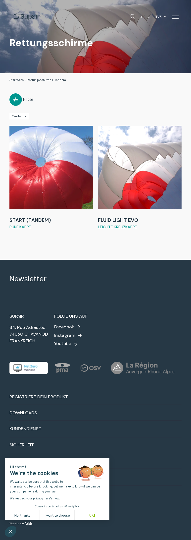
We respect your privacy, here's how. (35, 498)
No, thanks (22, 515)
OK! (92, 515)
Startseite (16, 80)
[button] (10, 532)
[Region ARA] (142, 368)
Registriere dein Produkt (38, 397)
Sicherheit (21, 445)
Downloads (23, 413)
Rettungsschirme (39, 80)
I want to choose (57, 515)
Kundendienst (25, 429)
